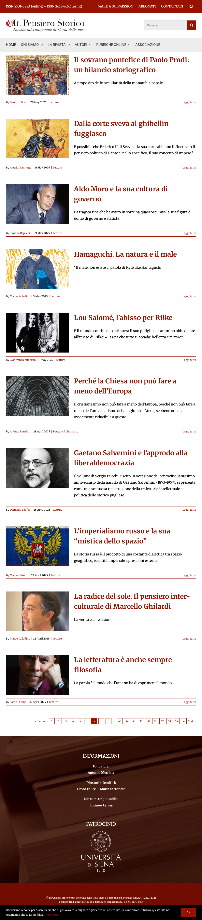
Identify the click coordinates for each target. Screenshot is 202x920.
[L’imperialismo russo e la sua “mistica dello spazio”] (37, 546)
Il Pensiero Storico (59, 897)
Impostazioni (53, 914)
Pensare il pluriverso (65, 431)
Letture (54, 102)
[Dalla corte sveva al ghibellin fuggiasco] (37, 138)
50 (148, 721)
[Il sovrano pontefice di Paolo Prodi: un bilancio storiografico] (37, 75)
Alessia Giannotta (20, 167)
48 (134, 721)
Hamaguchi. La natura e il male (125, 254)
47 (127, 721)
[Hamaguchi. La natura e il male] (37, 269)
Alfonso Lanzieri (20, 431)
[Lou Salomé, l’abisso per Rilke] (37, 333)
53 (169, 721)
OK (188, 912)
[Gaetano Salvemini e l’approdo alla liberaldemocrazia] (37, 468)
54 (176, 721)
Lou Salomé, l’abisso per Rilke (123, 318)
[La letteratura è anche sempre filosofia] (37, 675)
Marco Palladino (20, 296)
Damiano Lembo (20, 509)
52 (162, 721)
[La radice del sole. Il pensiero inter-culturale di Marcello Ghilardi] (37, 611)
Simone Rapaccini (21, 233)
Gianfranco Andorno (23, 360)
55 (183, 721)
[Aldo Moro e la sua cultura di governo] (37, 204)
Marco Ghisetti (19, 575)
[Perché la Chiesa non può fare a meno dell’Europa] (37, 396)
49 (141, 721)
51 (155, 721)
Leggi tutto (189, 102)
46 (119, 721)
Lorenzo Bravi (18, 102)
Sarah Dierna (18, 702)
